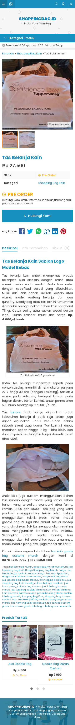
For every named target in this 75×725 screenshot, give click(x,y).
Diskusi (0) (61, 248)
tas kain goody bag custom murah (37, 553)
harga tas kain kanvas (23, 573)
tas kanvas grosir (20, 606)
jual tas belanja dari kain (48, 583)
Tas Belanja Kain (28, 599)
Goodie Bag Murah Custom (55, 666)
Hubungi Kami (39, 216)
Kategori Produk (21, 38)
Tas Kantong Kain (21, 602)
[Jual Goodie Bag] (19, 642)
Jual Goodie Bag (19, 664)
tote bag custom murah (57, 606)
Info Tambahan (34, 248)
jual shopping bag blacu (51, 580)
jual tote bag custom (28, 586)
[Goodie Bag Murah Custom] (55, 642)
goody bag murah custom (48, 566)
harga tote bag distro (55, 576)
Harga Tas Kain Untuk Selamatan (21, 576)
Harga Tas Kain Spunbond (53, 573)
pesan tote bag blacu (49, 593)
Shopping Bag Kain (51, 183)
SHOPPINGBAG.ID (37, 19)
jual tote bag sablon (23, 589)
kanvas (15, 412)
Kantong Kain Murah (48, 589)
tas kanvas (39, 602)
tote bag (37, 606)
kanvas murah (27, 593)
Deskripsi (10, 248)
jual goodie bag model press (19, 580)
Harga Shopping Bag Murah (41, 570)
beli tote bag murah (20, 566)
